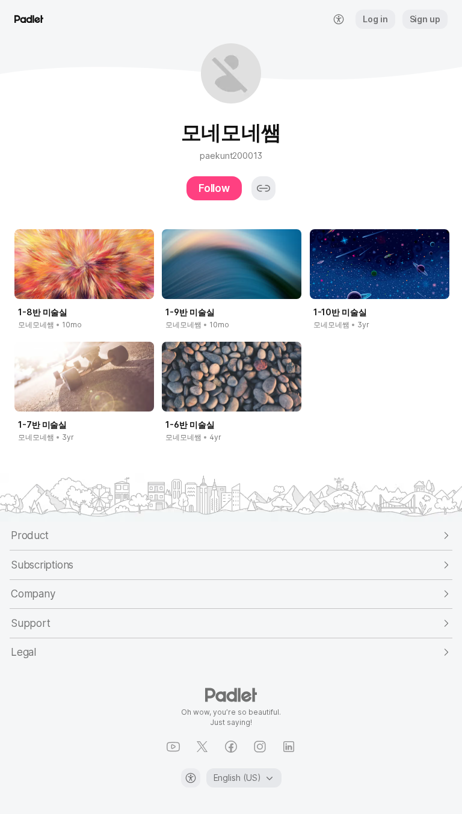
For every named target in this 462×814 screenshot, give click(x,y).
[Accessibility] (190, 778)
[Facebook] (231, 746)
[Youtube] (173, 746)
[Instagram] (260, 746)
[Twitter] (202, 746)
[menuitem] (338, 19)
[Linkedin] (289, 746)
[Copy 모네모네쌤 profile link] (263, 188)
